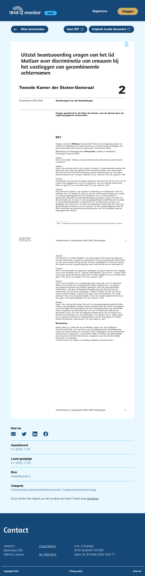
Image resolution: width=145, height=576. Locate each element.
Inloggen (127, 11)
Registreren (99, 11)
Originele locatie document (109, 29)
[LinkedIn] (38, 434)
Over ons (137, 571)
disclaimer (92, 498)
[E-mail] (16, 434)
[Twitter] (27, 434)
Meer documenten (32, 29)
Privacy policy (75, 571)
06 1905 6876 (47, 554)
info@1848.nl (47, 546)
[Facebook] (48, 434)
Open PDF (74, 29)
